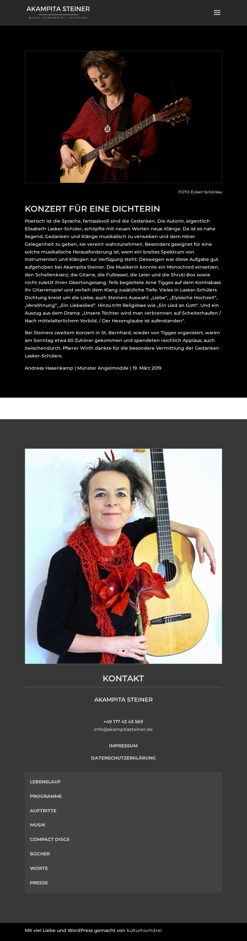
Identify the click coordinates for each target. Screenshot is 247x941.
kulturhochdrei (144, 930)
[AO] (123, 662)
